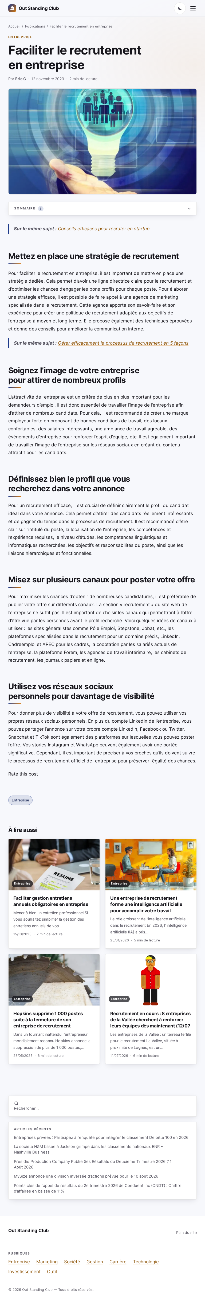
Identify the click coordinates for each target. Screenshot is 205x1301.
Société (72, 1261)
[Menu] (193, 8)
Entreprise (20, 37)
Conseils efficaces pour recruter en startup (103, 228)
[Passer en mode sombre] (180, 8)
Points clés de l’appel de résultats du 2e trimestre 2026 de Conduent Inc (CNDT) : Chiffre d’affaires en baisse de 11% (98, 1188)
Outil (52, 1271)
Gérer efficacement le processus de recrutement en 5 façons (123, 343)
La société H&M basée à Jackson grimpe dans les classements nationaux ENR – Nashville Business (88, 1149)
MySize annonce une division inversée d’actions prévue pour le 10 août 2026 (86, 1176)
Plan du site (186, 1232)
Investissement (24, 1271)
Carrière (118, 1261)
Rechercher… (26, 1108)
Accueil (14, 26)
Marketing (47, 1261)
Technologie (146, 1261)
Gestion (94, 1261)
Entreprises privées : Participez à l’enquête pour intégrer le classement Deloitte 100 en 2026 (101, 1137)
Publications (35, 26)
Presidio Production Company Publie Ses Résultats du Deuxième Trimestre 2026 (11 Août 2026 (93, 1164)
